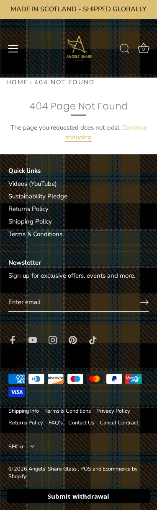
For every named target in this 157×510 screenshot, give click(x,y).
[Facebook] (12, 339)
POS (85, 469)
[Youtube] (32, 339)
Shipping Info (23, 411)
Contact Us (81, 423)
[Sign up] (144, 302)
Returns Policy (28, 209)
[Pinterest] (73, 339)
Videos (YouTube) (32, 184)
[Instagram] (53, 339)
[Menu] (13, 48)
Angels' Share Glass (53, 469)
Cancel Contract (119, 423)
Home (17, 82)
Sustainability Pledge (37, 196)
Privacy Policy (113, 411)
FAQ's (56, 423)
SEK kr (16, 447)
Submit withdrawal (78, 496)
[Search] (125, 50)
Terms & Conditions (35, 234)
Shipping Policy (30, 221)
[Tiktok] (93, 339)
